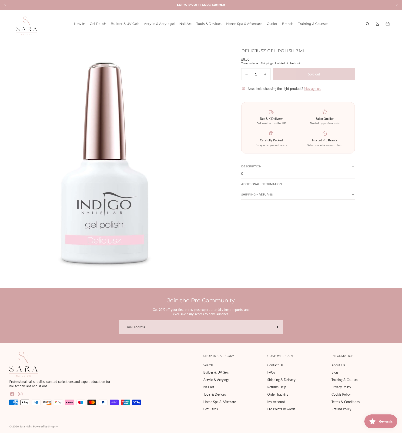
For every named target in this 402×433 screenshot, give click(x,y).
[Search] (367, 24)
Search (208, 365)
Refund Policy (341, 409)
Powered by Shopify (45, 426)
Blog (335, 372)
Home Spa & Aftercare (219, 402)
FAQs (271, 372)
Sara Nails (26, 426)
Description (251, 166)
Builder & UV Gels (216, 372)
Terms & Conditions (346, 402)
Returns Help (276, 387)
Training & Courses (345, 380)
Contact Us (275, 365)
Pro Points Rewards (281, 409)
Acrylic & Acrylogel (216, 380)
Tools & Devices (214, 394)
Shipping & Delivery (281, 380)
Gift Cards (210, 409)
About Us (338, 365)
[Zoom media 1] (104, 163)
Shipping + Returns (257, 194)
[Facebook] (12, 394)
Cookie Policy (341, 394)
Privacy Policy (341, 387)
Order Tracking (277, 394)
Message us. (312, 89)
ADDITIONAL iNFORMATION (261, 184)
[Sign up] (276, 327)
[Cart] (387, 24)
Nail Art (208, 387)
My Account (276, 402)
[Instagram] (20, 394)
